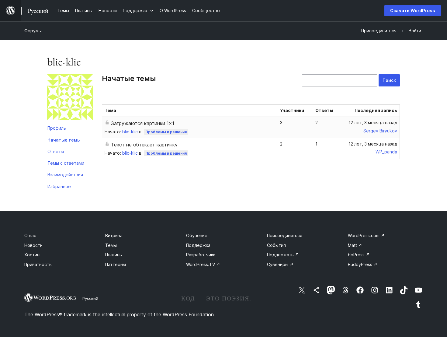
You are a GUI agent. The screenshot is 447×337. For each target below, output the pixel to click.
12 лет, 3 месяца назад (372, 122)
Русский (90, 298)
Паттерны (115, 264)
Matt (355, 245)
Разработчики (201, 254)
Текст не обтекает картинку (144, 145)
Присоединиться (284, 235)
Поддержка (198, 245)
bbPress (359, 254)
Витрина (114, 235)
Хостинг (32, 254)
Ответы (55, 151)
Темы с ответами (65, 163)
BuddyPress (362, 264)
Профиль (56, 128)
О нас (30, 235)
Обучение (196, 235)
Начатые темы (64, 139)
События (276, 245)
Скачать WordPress (412, 10)
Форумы (33, 30)
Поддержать (283, 254)
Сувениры (280, 264)
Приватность (38, 264)
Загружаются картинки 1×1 (142, 123)
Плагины (114, 254)
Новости (33, 245)
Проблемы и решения (166, 132)
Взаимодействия (65, 174)
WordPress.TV (203, 264)
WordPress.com (366, 235)
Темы (111, 245)
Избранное (59, 186)
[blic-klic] (70, 98)
